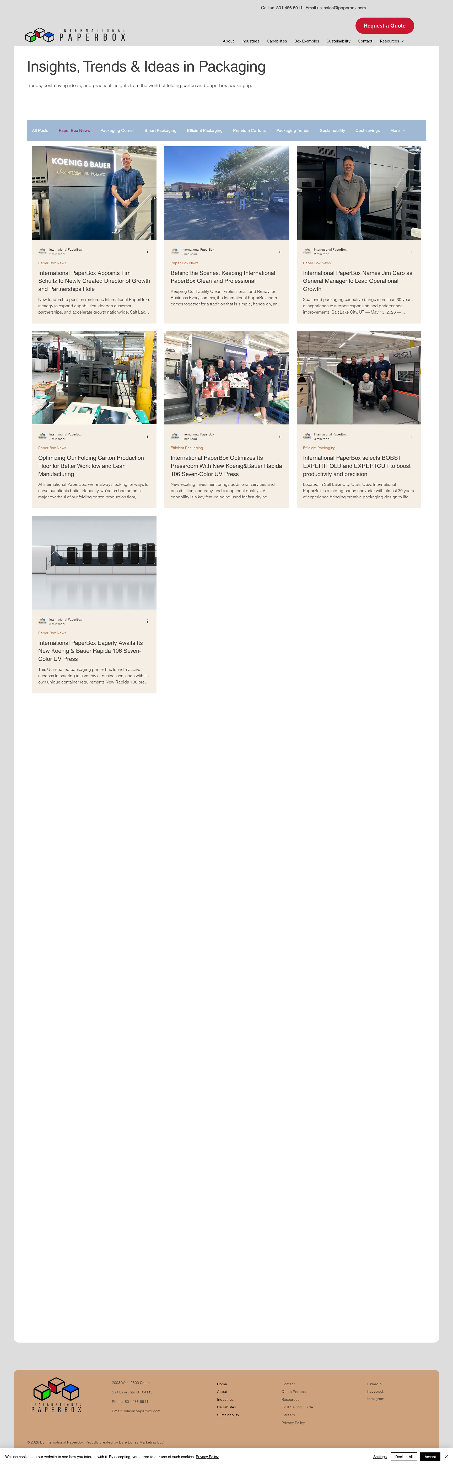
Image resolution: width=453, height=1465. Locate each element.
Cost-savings (367, 130)
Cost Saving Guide (297, 1407)
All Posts (40, 130)
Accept (430, 1456)
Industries (225, 1399)
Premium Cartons (249, 130)
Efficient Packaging (205, 130)
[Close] (447, 1456)
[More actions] (149, 251)
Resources (290, 1399)
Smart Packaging (160, 130)
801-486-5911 (289, 7)
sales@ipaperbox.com (345, 7)
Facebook (375, 1391)
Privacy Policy (293, 1422)
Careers (288, 1415)
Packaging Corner (117, 130)
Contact (288, 1384)
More (395, 130)
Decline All (404, 1456)
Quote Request (294, 1391)
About (222, 1391)
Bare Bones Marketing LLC (141, 1442)
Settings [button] (380, 1456)
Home (222, 1384)
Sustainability (332, 130)
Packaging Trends (292, 130)
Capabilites (226, 1407)
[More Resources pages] (402, 41)
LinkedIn (374, 1384)
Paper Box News (74, 130)
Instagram (375, 1398)
